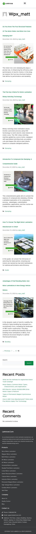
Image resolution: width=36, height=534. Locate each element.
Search (5, 360)
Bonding (7, 341)
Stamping (8, 81)
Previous (6, 351)
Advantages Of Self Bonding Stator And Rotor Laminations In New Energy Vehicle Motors (16, 285)
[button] (24, 3)
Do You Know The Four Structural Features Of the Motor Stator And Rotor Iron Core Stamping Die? (17, 31)
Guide (7, 270)
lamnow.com (8, 432)
